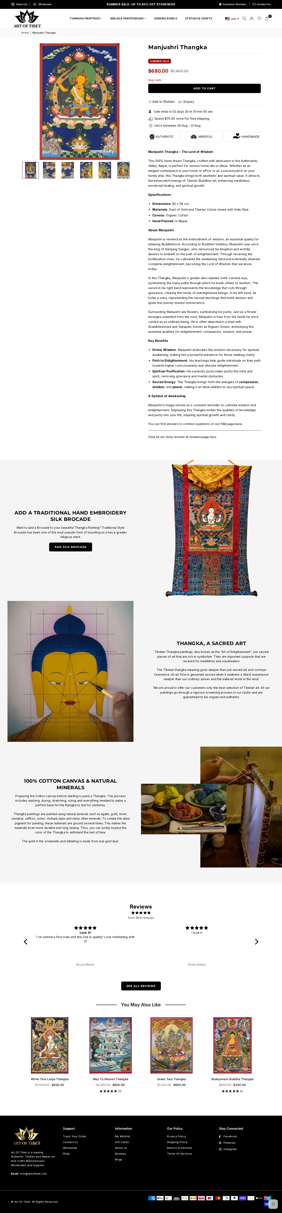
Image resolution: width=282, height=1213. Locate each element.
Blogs (118, 1159)
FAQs (66, 1153)
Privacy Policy (176, 1136)
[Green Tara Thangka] (171, 1045)
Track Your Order (74, 1136)
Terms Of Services (179, 1153)
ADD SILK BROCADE (71, 547)
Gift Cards (122, 1142)
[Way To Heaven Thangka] (110, 1045)
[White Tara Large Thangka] (49, 1045)
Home (25, 32)
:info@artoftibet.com (33, 1173)
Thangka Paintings (85, 18)
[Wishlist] (259, 18)
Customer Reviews (234, 4)
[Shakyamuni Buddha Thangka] (232, 1045)
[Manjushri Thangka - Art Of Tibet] (49, 170)
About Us (21, 4)
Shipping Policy (177, 1142)
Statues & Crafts (198, 18)
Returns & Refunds (179, 1147)
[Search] (244, 18)
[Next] (129, 102)
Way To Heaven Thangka (110, 1079)
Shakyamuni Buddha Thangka (232, 1079)
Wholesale (44, 4)
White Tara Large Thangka (50, 1079)
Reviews (120, 1153)
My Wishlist (122, 1136)
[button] (267, 18)
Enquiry (188, 102)
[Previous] (29, 102)
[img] (141, 912)
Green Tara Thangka (171, 1079)
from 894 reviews (141, 918)
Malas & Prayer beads (127, 18)
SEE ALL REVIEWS (141, 986)
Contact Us (264, 4)
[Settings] (252, 18)
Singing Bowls (165, 18)
